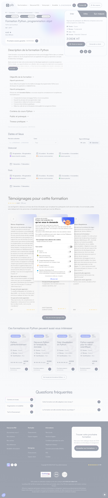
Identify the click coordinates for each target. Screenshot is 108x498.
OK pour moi (54, 279)
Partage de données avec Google (44, 241)
